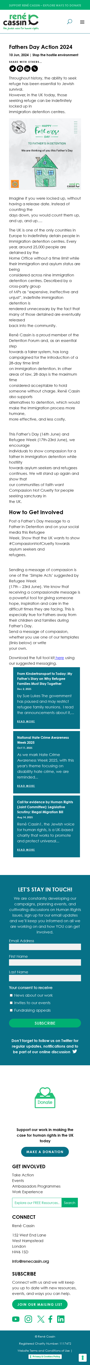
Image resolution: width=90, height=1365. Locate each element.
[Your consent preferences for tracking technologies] (83, 1358)
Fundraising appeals (32, 1010)
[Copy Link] (34, 68)
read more (26, 721)
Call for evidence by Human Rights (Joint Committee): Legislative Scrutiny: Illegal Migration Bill (45, 807)
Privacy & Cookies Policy (46, 1356)
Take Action (23, 1175)
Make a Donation (45, 1152)
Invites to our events (31, 1002)
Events (18, 1180)
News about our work (33, 995)
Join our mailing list (39, 1304)
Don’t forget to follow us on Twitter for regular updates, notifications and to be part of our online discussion (45, 1046)
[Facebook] (20, 68)
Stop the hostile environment (55, 55)
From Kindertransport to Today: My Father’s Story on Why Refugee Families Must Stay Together (44, 679)
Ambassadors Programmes (36, 1186)
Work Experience (27, 1191)
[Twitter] (12, 68)
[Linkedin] (27, 68)
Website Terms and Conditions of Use (44, 1351)
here (59, 657)
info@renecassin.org (30, 1261)
